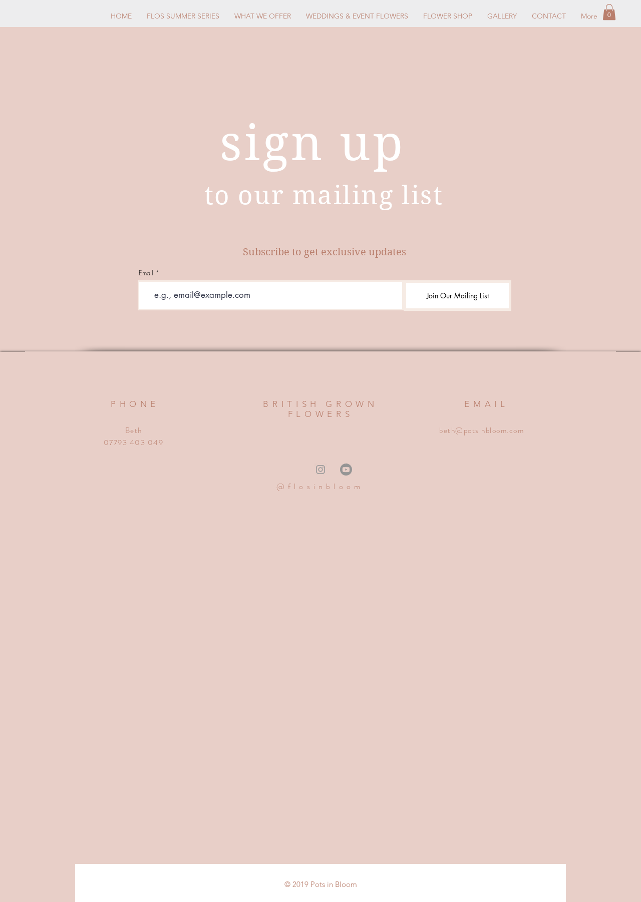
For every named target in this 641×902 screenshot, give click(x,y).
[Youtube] (346, 470)
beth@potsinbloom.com (481, 430)
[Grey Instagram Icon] (320, 470)
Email (146, 273)
